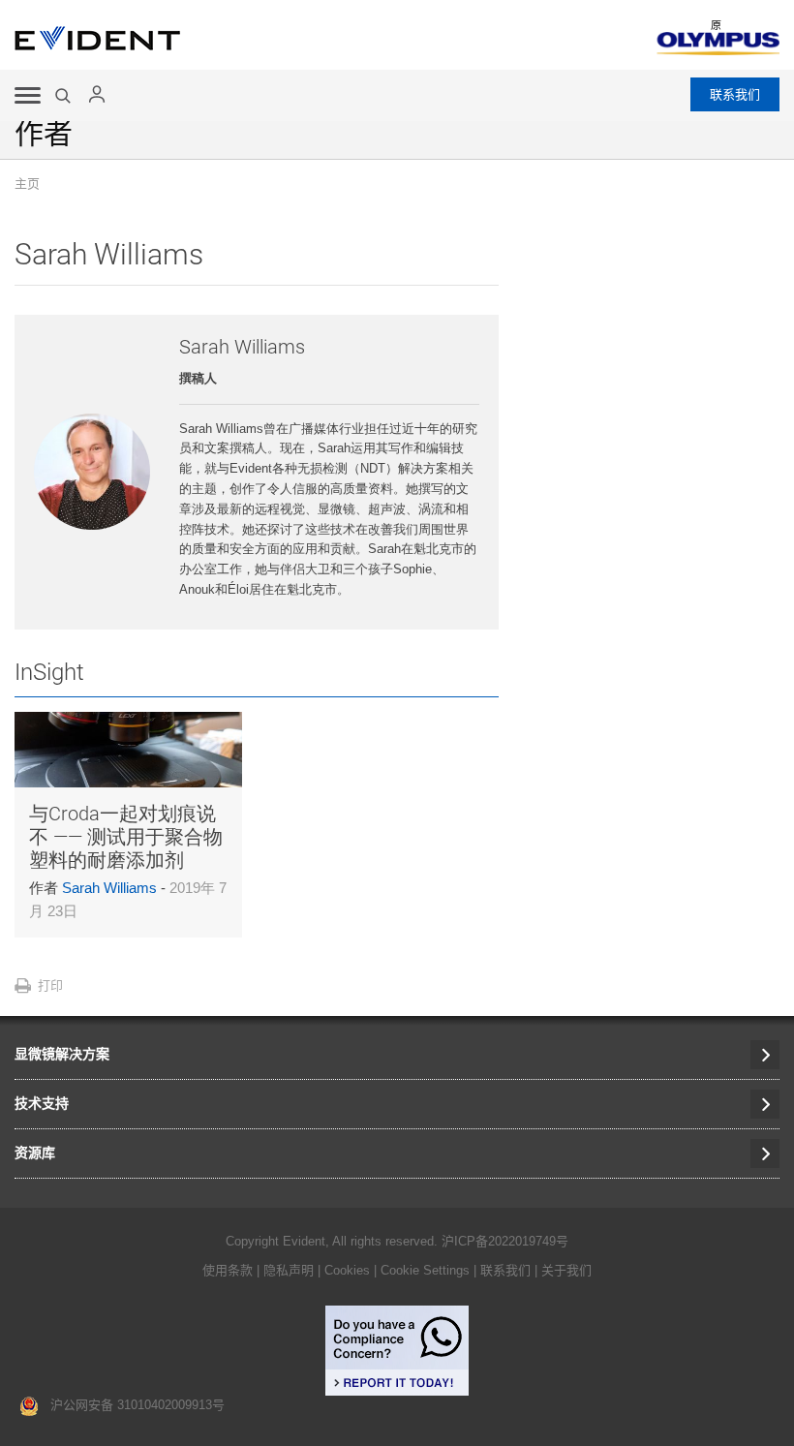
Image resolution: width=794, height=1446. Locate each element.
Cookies (349, 1270)
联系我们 (735, 94)
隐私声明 (288, 1270)
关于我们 (566, 1270)
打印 (50, 985)
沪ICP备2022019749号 (505, 1241)
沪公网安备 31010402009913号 (132, 1405)
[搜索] (65, 96)
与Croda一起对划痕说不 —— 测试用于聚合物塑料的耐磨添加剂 (126, 837)
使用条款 (227, 1270)
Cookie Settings (425, 1270)
